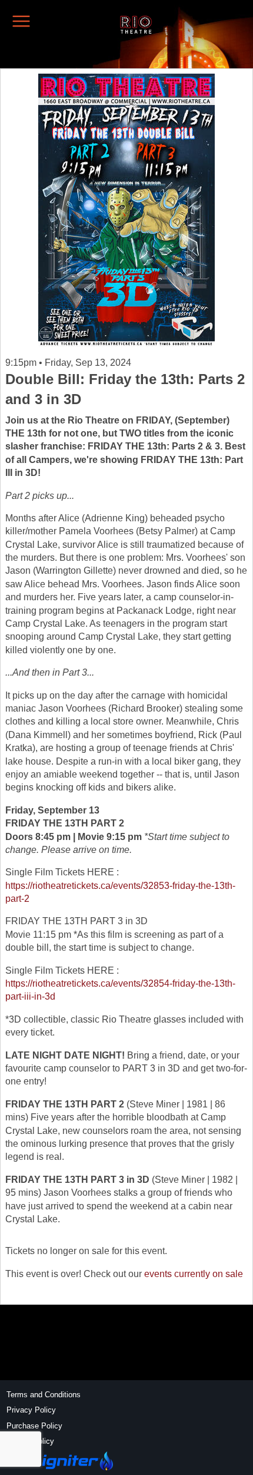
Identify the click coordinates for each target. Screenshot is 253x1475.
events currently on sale (193, 1274)
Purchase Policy (34, 1425)
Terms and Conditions (43, 1394)
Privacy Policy (31, 1409)
